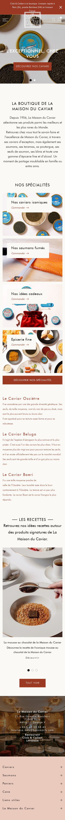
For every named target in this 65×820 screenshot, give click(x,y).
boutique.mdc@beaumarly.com (32, 730)
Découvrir (32, 657)
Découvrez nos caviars (32, 66)
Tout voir (32, 682)
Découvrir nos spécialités (32, 380)
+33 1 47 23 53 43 (32, 727)
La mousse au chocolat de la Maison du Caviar (32, 642)
